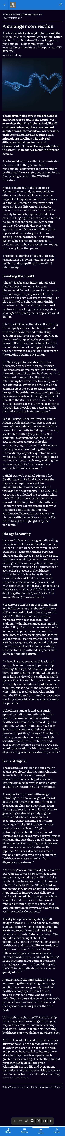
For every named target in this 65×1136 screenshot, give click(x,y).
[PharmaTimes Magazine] (33, 5)
